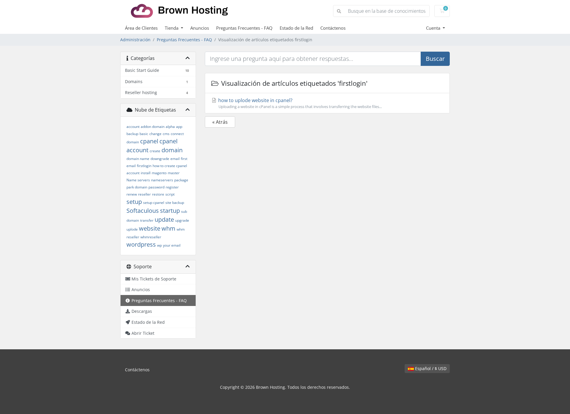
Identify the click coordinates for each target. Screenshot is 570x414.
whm (168, 228)
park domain (136, 187)
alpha (170, 126)
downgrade (160, 158)
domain (172, 150)
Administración (135, 39)
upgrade (182, 220)
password (156, 187)
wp (159, 245)
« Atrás (220, 122)
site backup (174, 202)
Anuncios (199, 28)
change (155, 133)
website (149, 228)
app (179, 126)
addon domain (152, 126)
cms (166, 133)
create (155, 150)
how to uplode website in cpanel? (299, 103)
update (164, 219)
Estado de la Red (296, 28)
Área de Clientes (141, 28)
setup (134, 202)
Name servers (138, 180)
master (174, 172)
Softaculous (142, 211)
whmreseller (150, 236)
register (172, 187)
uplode (132, 229)
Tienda (172, 28)
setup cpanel (153, 202)
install (146, 172)
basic (144, 133)
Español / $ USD (430, 368)
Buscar (435, 59)
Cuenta (433, 28)
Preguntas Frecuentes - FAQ (244, 28)
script (170, 194)
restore (158, 194)
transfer (146, 220)
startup (170, 211)
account (133, 126)
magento (159, 172)
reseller (144, 194)
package (181, 180)
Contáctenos (333, 28)
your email (171, 245)
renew (131, 194)
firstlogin (144, 165)
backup (132, 133)
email (175, 158)
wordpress (141, 244)
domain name (137, 158)
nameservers (162, 180)
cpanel (149, 141)
